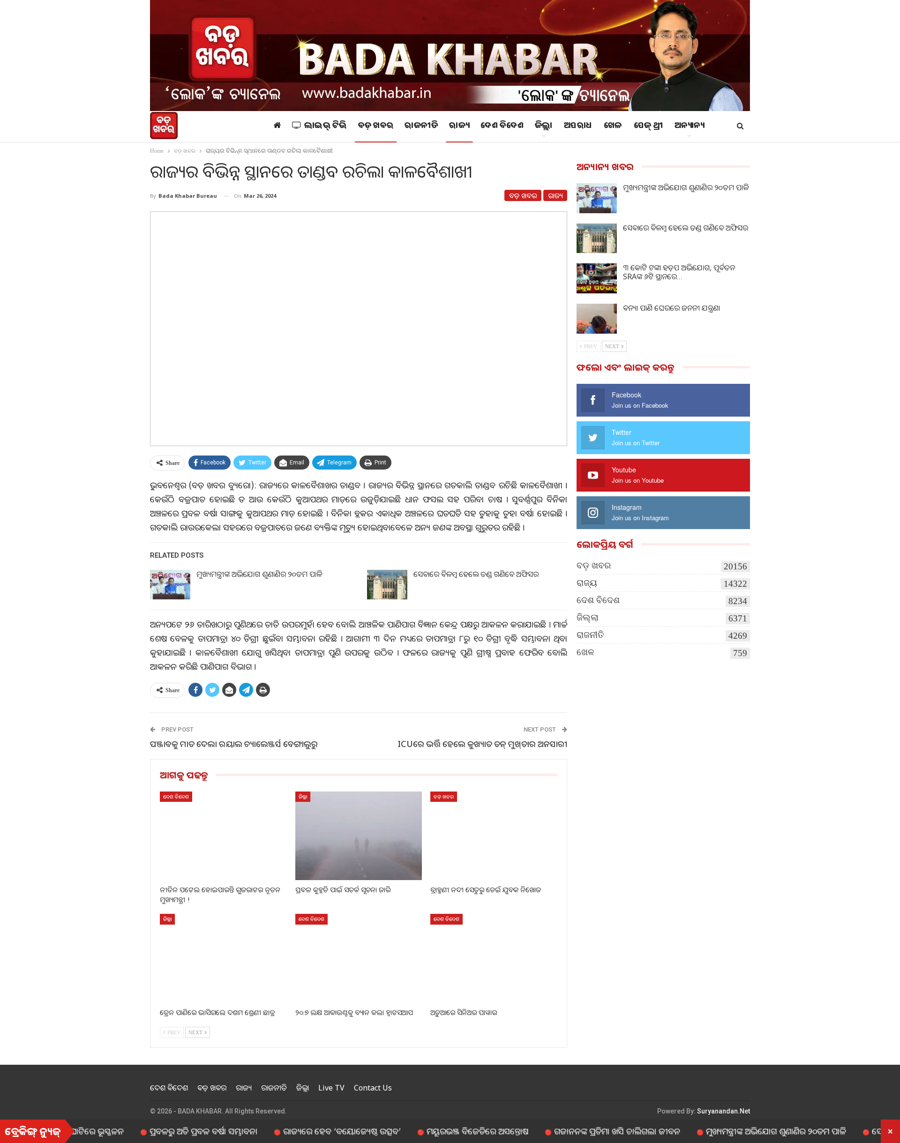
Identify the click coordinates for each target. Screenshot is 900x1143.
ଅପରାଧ (578, 126)
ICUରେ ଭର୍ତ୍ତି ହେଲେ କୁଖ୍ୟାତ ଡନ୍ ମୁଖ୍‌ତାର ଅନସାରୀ (482, 743)
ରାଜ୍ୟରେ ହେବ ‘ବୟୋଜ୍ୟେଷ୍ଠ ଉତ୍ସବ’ (307, 1130)
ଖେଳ (613, 126)
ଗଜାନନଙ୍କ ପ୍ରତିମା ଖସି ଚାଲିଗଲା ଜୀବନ (582, 1130)
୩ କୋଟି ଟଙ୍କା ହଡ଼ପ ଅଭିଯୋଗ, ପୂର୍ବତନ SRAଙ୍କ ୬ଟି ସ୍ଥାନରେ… (679, 272)
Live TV (331, 1088)
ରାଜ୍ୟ (459, 126)
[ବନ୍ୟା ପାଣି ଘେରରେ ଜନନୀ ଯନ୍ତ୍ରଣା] (597, 319)
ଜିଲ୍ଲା (544, 126)
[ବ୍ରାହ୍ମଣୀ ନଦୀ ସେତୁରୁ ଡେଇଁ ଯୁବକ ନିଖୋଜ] (493, 836)
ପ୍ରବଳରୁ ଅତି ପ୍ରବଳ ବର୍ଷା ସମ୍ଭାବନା (168, 1130)
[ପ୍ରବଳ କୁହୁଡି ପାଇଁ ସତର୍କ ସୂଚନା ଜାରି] (358, 836)
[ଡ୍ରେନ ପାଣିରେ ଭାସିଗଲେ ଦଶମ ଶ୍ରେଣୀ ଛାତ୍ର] (223, 958)
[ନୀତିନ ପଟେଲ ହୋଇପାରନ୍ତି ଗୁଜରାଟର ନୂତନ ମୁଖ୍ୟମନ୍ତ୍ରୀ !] (223, 836)
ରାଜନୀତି (421, 126)
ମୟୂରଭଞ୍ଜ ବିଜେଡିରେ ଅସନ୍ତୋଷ (442, 1130)
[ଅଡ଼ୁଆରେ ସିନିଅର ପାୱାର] (493, 958)
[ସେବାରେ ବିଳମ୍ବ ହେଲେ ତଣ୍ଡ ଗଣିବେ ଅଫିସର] (387, 585)
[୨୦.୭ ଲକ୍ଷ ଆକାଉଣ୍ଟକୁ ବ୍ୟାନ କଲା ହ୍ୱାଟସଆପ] (358, 958)
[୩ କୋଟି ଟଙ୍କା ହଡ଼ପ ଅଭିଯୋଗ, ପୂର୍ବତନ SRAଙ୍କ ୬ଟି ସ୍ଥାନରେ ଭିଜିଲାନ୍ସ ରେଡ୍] (597, 278)
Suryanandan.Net (723, 1111)
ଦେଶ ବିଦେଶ (502, 126)
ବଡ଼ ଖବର (376, 126)
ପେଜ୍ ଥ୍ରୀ (648, 126)
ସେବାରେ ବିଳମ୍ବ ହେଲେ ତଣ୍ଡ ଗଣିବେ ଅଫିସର (476, 574)
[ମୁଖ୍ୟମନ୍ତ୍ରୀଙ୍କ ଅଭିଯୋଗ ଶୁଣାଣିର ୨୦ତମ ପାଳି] (170, 585)
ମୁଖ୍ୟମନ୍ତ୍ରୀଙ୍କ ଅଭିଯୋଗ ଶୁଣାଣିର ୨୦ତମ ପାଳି (259, 574)
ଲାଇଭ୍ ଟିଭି (325, 126)
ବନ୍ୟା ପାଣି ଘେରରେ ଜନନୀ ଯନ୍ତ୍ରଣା (671, 308)
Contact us (373, 1088)
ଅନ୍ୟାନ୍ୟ (690, 126)
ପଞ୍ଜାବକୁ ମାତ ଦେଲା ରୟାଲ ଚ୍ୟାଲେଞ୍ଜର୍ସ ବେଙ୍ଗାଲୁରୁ (234, 743)
